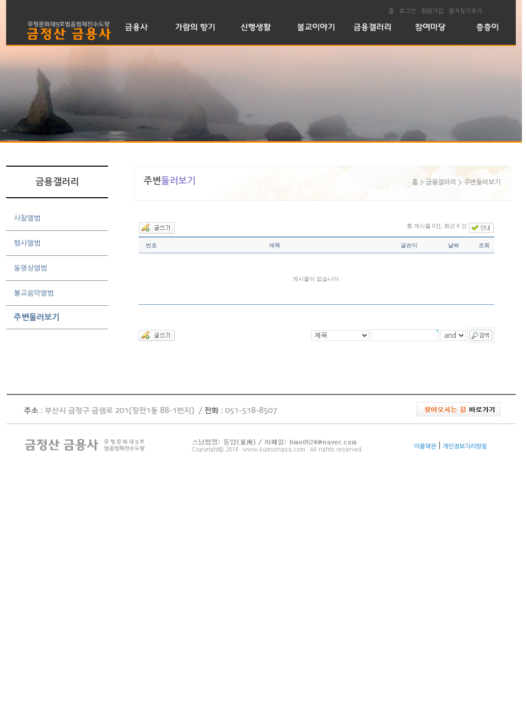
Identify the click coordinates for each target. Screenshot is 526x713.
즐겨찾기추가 (465, 11)
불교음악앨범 (34, 293)
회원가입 (432, 11)
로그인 (407, 11)
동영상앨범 (30, 268)
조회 (484, 245)
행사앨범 (27, 243)
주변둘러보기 (37, 317)
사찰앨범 (27, 218)
